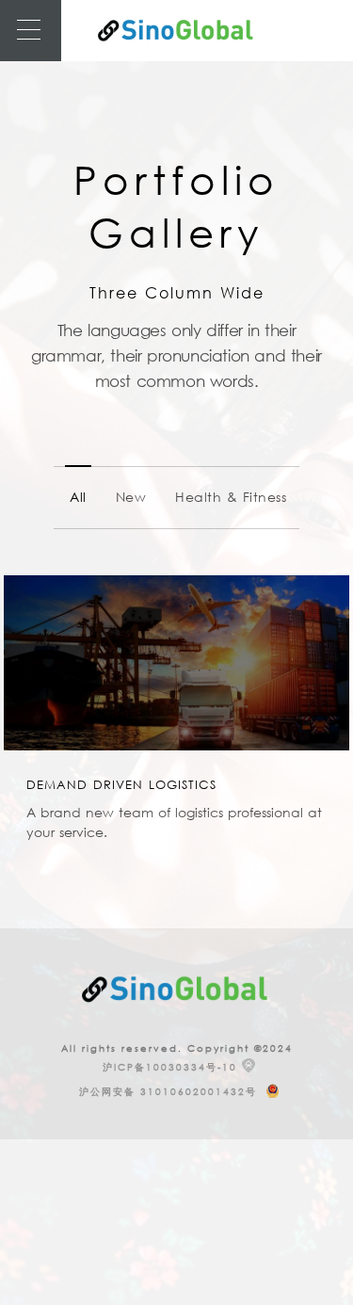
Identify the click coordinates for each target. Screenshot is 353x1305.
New (131, 497)
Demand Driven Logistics (121, 784)
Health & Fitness (230, 497)
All (78, 497)
